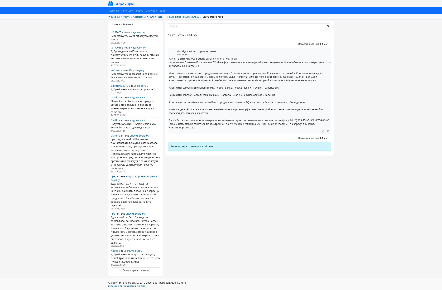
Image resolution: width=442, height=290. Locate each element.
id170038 (116, 47)
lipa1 (114, 176)
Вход (162, 10)
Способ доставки (140, 135)
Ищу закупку (138, 32)
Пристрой (127, 10)
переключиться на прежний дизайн (127, 285)
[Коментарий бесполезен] (328, 131)
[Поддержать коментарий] (323, 131)
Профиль (142, 85)
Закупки (114, 10)
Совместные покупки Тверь (147, 16)
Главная (115, 16)
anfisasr (115, 70)
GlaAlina (116, 97)
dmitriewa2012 (119, 85)
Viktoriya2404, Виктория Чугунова (196, 51)
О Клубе (150, 10)
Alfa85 (114, 250)
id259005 (116, 32)
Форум (139, 10)
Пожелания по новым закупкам (182, 16)
